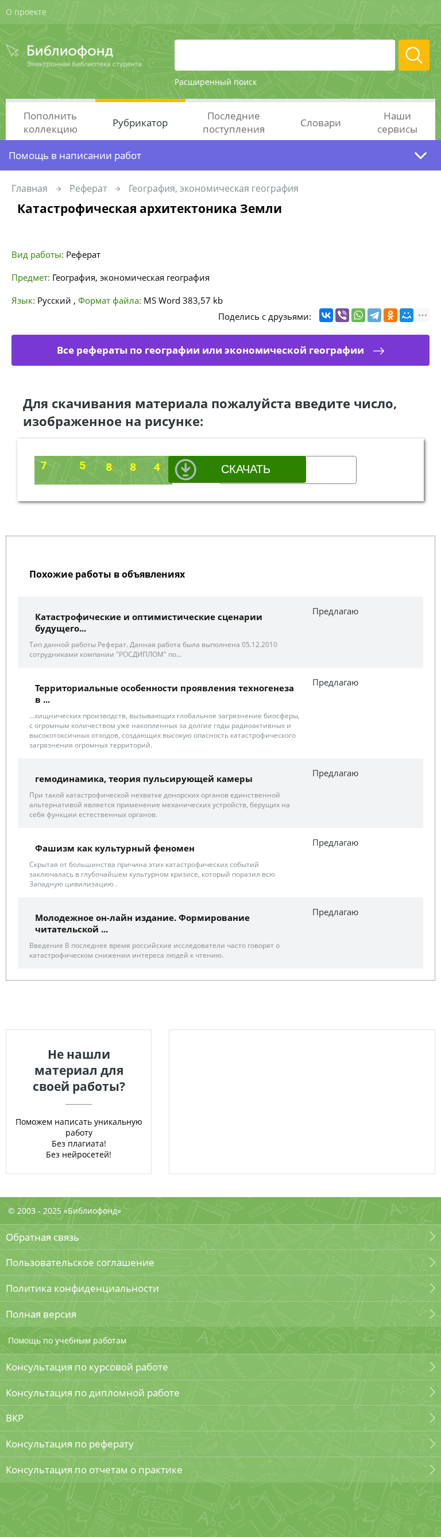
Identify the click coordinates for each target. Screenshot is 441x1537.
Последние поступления (234, 122)
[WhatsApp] (358, 315)
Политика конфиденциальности (82, 1288)
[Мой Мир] (406, 315)
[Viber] (342, 315)
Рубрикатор (140, 122)
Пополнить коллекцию (51, 122)
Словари (320, 122)
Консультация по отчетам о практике (94, 1469)
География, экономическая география (214, 188)
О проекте (26, 11)
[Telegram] (374, 315)
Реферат (88, 188)
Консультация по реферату (70, 1443)
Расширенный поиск (216, 81)
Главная (29, 188)
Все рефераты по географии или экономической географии (210, 350)
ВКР (15, 1417)
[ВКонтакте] (326, 315)
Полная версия (41, 1314)
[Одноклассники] (390, 315)
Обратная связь (42, 1237)
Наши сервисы (397, 122)
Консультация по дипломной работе (93, 1392)
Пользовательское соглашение (80, 1262)
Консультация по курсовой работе (87, 1366)
